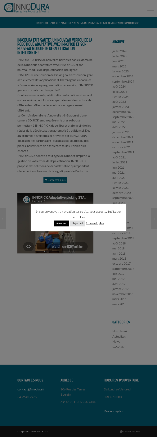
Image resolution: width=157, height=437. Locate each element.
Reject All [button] (78, 223)
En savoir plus (95, 223)
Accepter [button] (61, 223)
